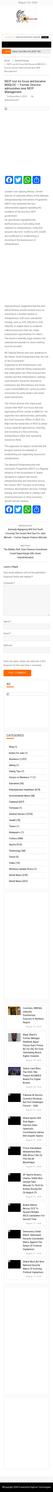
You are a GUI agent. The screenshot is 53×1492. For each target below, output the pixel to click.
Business (14, 759)
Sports (12, 844)
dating (12, 765)
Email (7, 633)
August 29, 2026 (33, 1027)
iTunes (12, 826)
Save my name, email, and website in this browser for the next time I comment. (25, 663)
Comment (9, 583)
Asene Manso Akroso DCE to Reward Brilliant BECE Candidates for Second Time (34, 1212)
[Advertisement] (26, 275)
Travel (12, 856)
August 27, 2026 (33, 1110)
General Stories (17, 814)
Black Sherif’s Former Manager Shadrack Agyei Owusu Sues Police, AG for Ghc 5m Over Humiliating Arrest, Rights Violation (33, 1045)
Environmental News (19, 795)
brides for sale (16, 753)
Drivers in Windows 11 (20, 777)
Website (8, 645)
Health (12, 820)
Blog (11, 746)
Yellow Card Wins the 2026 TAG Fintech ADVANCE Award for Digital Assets (32, 1075)
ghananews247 (12, 100)
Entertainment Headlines (21, 789)
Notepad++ (14, 832)
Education (14, 783)
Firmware (14, 808)
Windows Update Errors (21, 869)
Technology (15, 850)
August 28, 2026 (33, 1060)
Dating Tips (15, 771)
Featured (13, 801)
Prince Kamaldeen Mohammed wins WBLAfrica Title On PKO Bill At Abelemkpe (32, 1155)
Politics (13, 838)
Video (12, 863)
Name (7, 621)
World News (15, 875)
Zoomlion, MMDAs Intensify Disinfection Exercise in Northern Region (33, 1015)
